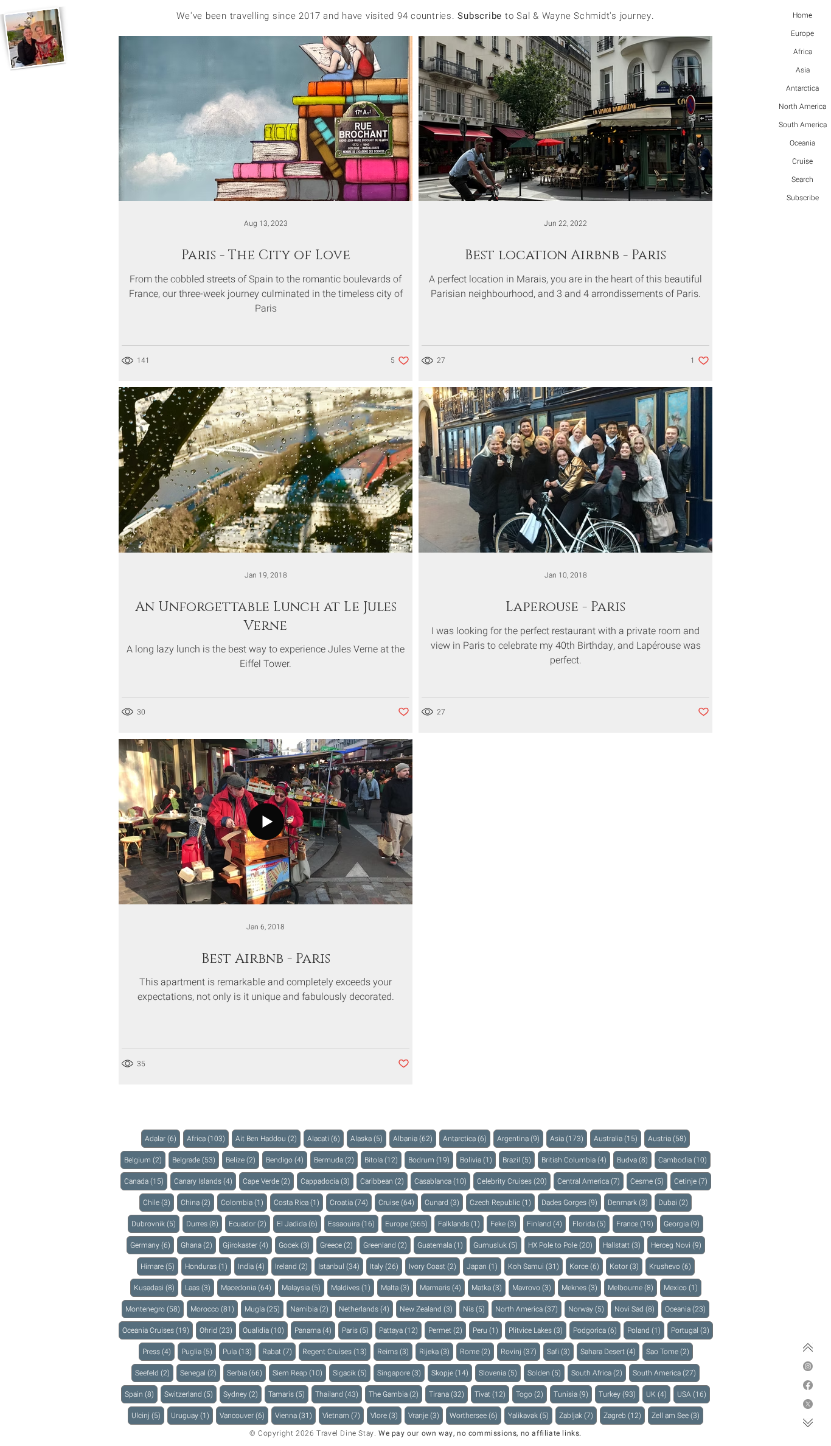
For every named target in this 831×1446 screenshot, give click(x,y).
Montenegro (154, 1309)
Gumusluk (497, 1245)
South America (803, 124)
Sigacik (351, 1372)
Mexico (682, 1287)
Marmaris (442, 1287)
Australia (617, 1138)
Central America (590, 1181)
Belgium (144, 1159)
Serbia (246, 1372)
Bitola (383, 1159)
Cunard (444, 1202)
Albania (414, 1138)
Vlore (386, 1415)
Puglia (198, 1351)
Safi (560, 1351)
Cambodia (684, 1159)
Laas (199, 1287)
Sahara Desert (609, 1351)
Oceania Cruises (157, 1330)
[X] (808, 1404)
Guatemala (442, 1245)
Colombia (244, 1202)
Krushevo (672, 1266)
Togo (531, 1394)
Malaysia (303, 1287)
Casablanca (442, 1181)
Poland (645, 1330)
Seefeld (154, 1372)
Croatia (351, 1202)
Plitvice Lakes (537, 1330)
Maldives (352, 1287)
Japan (484, 1266)
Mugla (264, 1309)
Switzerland (190, 1394)
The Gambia (395, 1394)
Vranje (425, 1415)
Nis (476, 1309)
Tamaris (288, 1394)
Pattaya (400, 1330)
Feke (505, 1223)
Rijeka (436, 1351)
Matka (488, 1287)
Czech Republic (502, 1202)
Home (802, 15)
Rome (477, 1351)
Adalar (162, 1138)
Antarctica (802, 88)
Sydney (242, 1394)
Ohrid (218, 1330)
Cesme (648, 1181)
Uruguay (192, 1415)
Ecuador (249, 1223)
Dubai (675, 1202)
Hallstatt (623, 1245)
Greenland (387, 1245)
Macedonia (248, 1287)
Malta (397, 1287)
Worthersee (475, 1415)
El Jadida (299, 1223)
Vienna (295, 1415)
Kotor (626, 1266)
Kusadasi (156, 1287)
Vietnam (343, 1415)
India (253, 1266)
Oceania (802, 143)
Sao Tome (669, 1351)
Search (802, 179)
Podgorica (597, 1330)
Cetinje (692, 1181)
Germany (152, 1245)
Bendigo (286, 1159)
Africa (802, 51)
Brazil (518, 1159)
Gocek (296, 1245)
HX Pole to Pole (562, 1245)
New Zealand (428, 1309)
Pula (239, 1351)
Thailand (338, 1394)
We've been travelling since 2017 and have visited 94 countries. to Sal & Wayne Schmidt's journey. (415, 16)
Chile (158, 1202)
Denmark (630, 1202)
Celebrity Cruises (514, 1181)
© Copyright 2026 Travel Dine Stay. (312, 1433)
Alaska (368, 1138)
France (636, 1223)
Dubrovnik (155, 1223)
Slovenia (500, 1372)
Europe (802, 33)
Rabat (279, 1351)
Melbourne (632, 1287)
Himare (159, 1266)
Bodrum (430, 1159)
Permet (447, 1330)
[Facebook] (808, 1385)
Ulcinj (147, 1415)
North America (802, 106)
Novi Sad (636, 1309)
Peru (487, 1330)
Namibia (311, 1309)
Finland (546, 1223)
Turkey (619, 1394)
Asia (803, 70)
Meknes (581, 1287)
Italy (386, 1266)
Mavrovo (533, 1287)
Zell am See (677, 1415)
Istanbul (340, 1266)
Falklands (461, 1223)
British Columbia (575, 1159)
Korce (586, 1266)
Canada (145, 1181)
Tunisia (573, 1394)
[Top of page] (808, 1347)
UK (658, 1394)
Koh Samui (535, 1266)
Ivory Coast (434, 1266)
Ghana (198, 1245)
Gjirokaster (247, 1245)
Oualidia (265, 1330)
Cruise (802, 161)
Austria (669, 1138)
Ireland (293, 1266)
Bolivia (478, 1159)
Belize (242, 1159)
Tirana (448, 1394)
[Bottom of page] (808, 1423)
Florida (591, 1223)
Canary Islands (205, 1181)
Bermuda (336, 1159)
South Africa (598, 1372)
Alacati (325, 1138)
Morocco (214, 1309)
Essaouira (353, 1223)
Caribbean (384, 1181)
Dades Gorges (571, 1202)
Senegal (200, 1372)
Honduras (208, 1266)
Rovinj (520, 1351)
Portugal (692, 1330)
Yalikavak (530, 1415)
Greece (338, 1245)
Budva (634, 1159)
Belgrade (195, 1159)
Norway (588, 1309)
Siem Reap (299, 1372)
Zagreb (624, 1415)
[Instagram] (808, 1366)
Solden (546, 1372)
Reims (394, 1351)
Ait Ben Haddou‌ (268, 1138)
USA (693, 1394)
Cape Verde (268, 1181)
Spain (141, 1394)
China (197, 1202)
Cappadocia (327, 1181)
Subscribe (803, 197)
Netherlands (366, 1309)
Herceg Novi (678, 1245)
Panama (314, 1330)
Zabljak (578, 1415)
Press (158, 1351)
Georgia (683, 1223)
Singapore (401, 1372)
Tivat (492, 1394)
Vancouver (244, 1415)
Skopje (451, 1372)
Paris (357, 1330)
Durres (204, 1223)
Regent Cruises (336, 1351)
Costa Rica (298, 1202)
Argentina (520, 1138)
